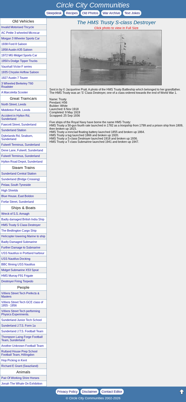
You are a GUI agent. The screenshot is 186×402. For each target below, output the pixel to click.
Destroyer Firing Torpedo (17, 281)
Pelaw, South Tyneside (16, 184)
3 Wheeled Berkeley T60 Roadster (17, 85)
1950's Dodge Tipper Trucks (19, 60)
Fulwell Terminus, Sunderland (20, 144)
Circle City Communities (93, 5)
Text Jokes (132, 13)
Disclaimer (89, 391)
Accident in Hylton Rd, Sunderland (15, 117)
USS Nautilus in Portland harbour (22, 253)
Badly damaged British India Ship (22, 219)
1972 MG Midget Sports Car (19, 55)
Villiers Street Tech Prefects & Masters (20, 295)
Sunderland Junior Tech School (21, 320)
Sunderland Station (13, 130)
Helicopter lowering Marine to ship (23, 236)
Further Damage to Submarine (20, 247)
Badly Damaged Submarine (19, 241)
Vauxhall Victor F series (16, 66)
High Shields (9, 190)
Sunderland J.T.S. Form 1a (18, 325)
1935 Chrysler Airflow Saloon (20, 72)
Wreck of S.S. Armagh (15, 213)
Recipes (72, 13)
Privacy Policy (67, 391)
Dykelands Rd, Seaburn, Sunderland (17, 137)
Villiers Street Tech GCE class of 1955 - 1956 (22, 304)
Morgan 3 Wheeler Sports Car (20, 38)
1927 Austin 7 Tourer (14, 77)
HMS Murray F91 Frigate (17, 275)
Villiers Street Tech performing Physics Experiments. (20, 313)
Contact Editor (112, 391)
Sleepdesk (54, 13)
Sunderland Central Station (18, 173)
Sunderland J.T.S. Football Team (22, 331)
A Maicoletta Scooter (14, 92)
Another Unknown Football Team (22, 345)
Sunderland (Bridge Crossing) (20, 179)
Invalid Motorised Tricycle (17, 27)
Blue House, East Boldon (17, 196)
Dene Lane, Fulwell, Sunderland (22, 150)
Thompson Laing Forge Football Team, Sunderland (22, 338)
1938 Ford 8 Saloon (14, 44)
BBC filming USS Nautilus (18, 264)
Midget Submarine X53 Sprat (20, 270)
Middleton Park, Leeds (15, 110)
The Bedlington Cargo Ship (19, 230)
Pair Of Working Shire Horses (20, 377)
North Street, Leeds (13, 104)
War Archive (111, 13)
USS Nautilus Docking (15, 258)
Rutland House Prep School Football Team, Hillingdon (19, 353)
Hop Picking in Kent (14, 360)
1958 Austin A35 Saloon (16, 49)
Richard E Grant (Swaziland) (19, 365)
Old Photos (90, 13)
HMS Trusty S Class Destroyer (21, 225)
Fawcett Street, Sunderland (18, 124)
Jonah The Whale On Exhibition (21, 383)
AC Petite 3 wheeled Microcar (20, 32)
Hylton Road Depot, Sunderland (22, 161)
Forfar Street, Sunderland (17, 201)
